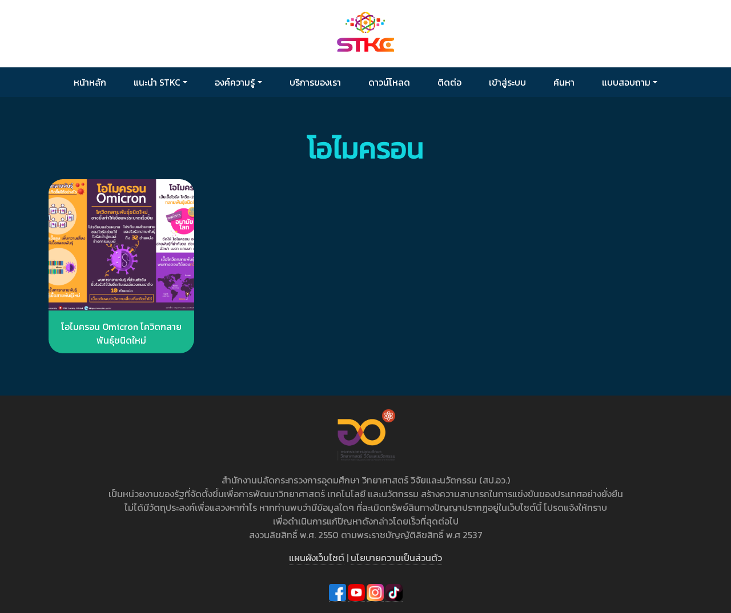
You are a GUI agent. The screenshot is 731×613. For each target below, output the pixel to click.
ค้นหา (564, 82)
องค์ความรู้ (235, 82)
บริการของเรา (315, 82)
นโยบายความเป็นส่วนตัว (396, 557)
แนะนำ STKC (157, 82)
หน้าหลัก (90, 82)
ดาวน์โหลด (389, 82)
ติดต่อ (449, 82)
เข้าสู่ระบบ (507, 82)
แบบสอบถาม (626, 82)
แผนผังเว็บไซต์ (316, 557)
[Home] (365, 33)
